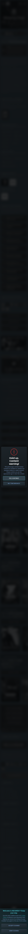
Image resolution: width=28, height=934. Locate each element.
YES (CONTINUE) (14, 478)
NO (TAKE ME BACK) (14, 483)
